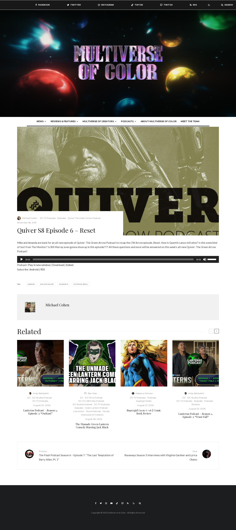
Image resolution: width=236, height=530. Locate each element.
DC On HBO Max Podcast (91, 401)
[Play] (21, 259)
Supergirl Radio (144, 401)
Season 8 (64, 284)
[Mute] (204, 259)
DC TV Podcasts (48, 218)
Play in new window (39, 264)
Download (58, 264)
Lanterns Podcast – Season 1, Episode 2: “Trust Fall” (195, 415)
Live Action (78, 411)
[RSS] (127, 503)
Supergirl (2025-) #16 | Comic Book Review (144, 412)
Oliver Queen (47, 284)
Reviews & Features (63, 121)
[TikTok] (117, 503)
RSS (42, 269)
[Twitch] (122, 503)
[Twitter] (100, 503)
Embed (69, 264)
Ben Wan (92, 393)
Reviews (196, 404)
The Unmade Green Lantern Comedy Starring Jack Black (92, 426)
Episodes (61, 218)
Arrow (32, 284)
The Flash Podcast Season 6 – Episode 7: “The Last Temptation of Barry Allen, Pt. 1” (76, 455)
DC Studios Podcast (42, 397)
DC (29, 397)
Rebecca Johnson (144, 393)
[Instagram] (106, 503)
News (40, 121)
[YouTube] (111, 503)
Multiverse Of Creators (98, 121)
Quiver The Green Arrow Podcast (84, 218)
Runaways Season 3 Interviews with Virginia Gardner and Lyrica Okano (160, 455)
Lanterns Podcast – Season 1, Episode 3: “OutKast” (40, 412)
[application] (118, 259)
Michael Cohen (29, 218)
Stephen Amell (81, 284)
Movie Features (93, 411)
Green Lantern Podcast (96, 408)
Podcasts (127, 121)
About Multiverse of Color (159, 121)
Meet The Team (190, 121)
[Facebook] (95, 503)
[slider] (212, 259)
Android (34, 269)
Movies (106, 411)
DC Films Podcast (94, 397)
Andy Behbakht (41, 393)
